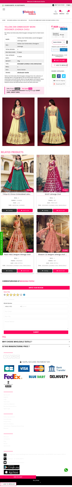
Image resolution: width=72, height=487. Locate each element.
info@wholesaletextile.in (17, 462)
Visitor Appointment (9, 417)
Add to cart (60, 60)
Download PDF (60, 84)
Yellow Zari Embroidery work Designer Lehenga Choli (44, 20)
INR (68, 5)
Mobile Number (8, 303)
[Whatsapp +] (54, 76)
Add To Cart (25, 210)
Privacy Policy (7, 421)
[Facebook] (59, 76)
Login (5, 399)
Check (63, 50)
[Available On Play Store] (53, 5)
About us (6, 437)
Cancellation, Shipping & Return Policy (14, 426)
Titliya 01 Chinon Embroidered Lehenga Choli (20, 194)
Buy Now (36, 480)
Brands (5, 443)
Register (6, 397)
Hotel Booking (7, 419)
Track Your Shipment (9, 404)
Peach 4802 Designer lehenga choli (17, 255)
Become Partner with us (10, 406)
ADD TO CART (18, 477)
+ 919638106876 (9, 5)
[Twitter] (64, 76)
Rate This (7, 292)
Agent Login (7, 408)
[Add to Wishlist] (3, 156)
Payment (6, 428)
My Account (7, 395)
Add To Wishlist (9, 484)
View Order (7, 402)
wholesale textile (23, 72)
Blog (5, 441)
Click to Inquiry (60, 80)
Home (3, 20)
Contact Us (7, 439)
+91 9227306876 (20, 5)
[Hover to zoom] (18, 122)
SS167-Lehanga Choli (53, 194)
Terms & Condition (9, 424)
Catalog (10, 210)
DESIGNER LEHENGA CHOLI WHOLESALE (17, 20)
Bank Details (7, 446)
